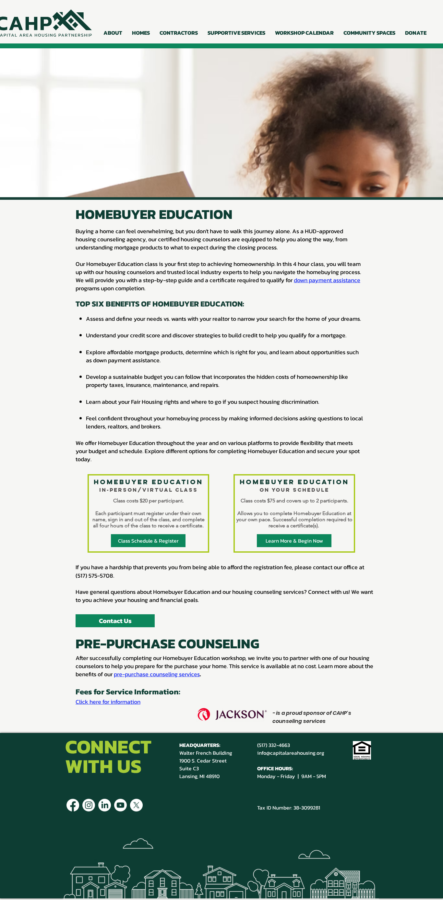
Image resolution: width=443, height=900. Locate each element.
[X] (136, 805)
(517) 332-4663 (273, 745)
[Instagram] (88, 805)
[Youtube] (120, 805)
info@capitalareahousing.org (290, 753)
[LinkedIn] (104, 805)
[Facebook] (72, 805)
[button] (113, 33)
